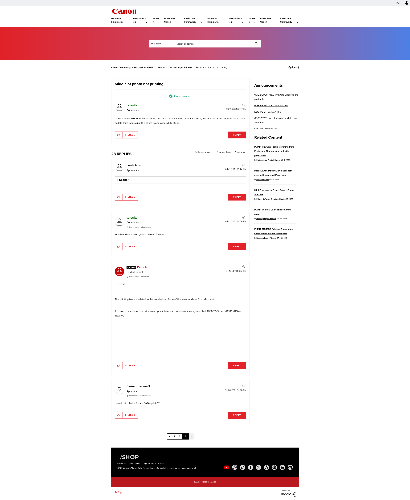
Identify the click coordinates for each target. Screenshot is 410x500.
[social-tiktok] (242, 467)
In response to (140, 227)
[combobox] (217, 43)
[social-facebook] (250, 467)
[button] (119, 135)
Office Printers (262, 179)
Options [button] (292, 67)
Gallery (156, 20)
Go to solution (183, 96)
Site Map (152, 464)
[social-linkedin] (282, 467)
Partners (161, 464)
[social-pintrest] (274, 467)
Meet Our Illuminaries (117, 20)
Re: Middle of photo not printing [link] (211, 67)
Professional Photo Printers (268, 160)
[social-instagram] (234, 467)
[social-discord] (290, 467)
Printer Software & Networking (269, 199)
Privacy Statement (134, 464)
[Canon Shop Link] (127, 456)
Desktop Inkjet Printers (180, 67)
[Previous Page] (169, 436)
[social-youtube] (226, 467)
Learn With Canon (169, 20)
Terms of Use (121, 464)
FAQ (397, 2)
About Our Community (190, 20)
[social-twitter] (258, 467)
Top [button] (120, 492)
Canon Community (124, 11)
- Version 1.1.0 (271, 105)
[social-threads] (266, 467)
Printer (161, 67)
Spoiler (123, 180)
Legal (145, 464)
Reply (237, 135)
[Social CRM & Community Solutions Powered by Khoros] (288, 493)
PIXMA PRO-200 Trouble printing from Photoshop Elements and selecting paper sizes (274, 151)
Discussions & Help (139, 20)
